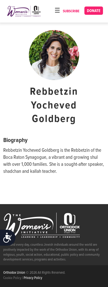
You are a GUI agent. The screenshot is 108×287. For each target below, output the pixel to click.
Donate (93, 11)
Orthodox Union (14, 272)
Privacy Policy (33, 277)
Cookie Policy (12, 278)
